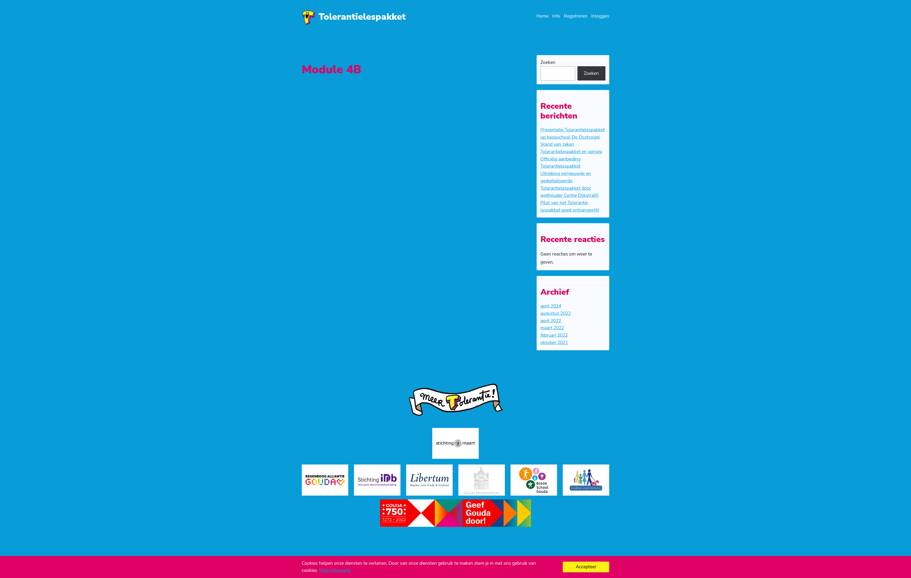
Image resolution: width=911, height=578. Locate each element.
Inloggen (600, 16)
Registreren (575, 16)
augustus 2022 (555, 313)
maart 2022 (552, 328)
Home (542, 16)
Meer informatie (335, 570)
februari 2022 (554, 335)
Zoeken (547, 62)
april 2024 (550, 306)
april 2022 (550, 321)
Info (556, 16)
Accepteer (586, 567)
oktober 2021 (554, 343)
